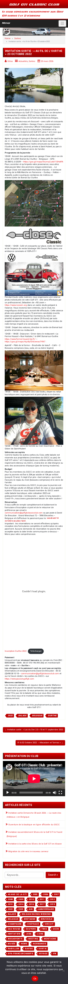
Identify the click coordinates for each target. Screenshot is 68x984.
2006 (45, 894)
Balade (22, 715)
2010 (31, 899)
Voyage (43, 953)
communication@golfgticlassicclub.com (24, 513)
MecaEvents (15, 939)
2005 (35, 894)
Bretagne (29, 919)
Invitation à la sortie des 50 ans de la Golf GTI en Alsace (35, 844)
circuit (49, 924)
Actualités (23, 61)
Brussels (47, 919)
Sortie (42, 948)
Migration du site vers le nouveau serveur (28, 851)
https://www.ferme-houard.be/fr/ (20, 339)
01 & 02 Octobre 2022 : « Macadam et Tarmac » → (40, 742)
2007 (56, 894)
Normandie (39, 944)
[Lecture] (7, 792)
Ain (30, 909)
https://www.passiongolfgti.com (19, 679)
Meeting (33, 939)
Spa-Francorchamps (20, 953)
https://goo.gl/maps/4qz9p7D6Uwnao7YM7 (25, 341)
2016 (31, 904)
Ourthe (52, 715)
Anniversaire (46, 909)
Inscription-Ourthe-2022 (15, 651)
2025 (20, 909)
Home (8, 38)
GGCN (56, 929)
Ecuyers (31, 929)
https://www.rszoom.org (16, 305)
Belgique (37, 715)
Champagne (15, 924)
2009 (20, 899)
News (24, 944)
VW (54, 953)
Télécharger (36, 651)
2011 (42, 899)
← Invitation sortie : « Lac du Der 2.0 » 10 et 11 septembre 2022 (34, 729)
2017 (42, 904)
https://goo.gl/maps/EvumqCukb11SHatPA (43, 162)
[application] (34, 778)
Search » (53, 874)
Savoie (29, 948)
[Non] (63, 970)
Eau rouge (14, 929)
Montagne (50, 939)
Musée (11, 944)
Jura (29, 934)
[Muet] (54, 792)
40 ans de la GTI (17, 894)
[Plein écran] (60, 792)
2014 (20, 904)
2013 (10, 904)
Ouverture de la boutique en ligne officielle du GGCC (34, 824)
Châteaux (33, 924)
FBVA (44, 929)
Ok (35, 978)
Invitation (14, 934)
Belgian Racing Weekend (36, 914)
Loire (40, 934)
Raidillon (13, 948)
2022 (10, 715)
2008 (10, 899)
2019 (52, 904)
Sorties (17, 38)
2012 (52, 899)
